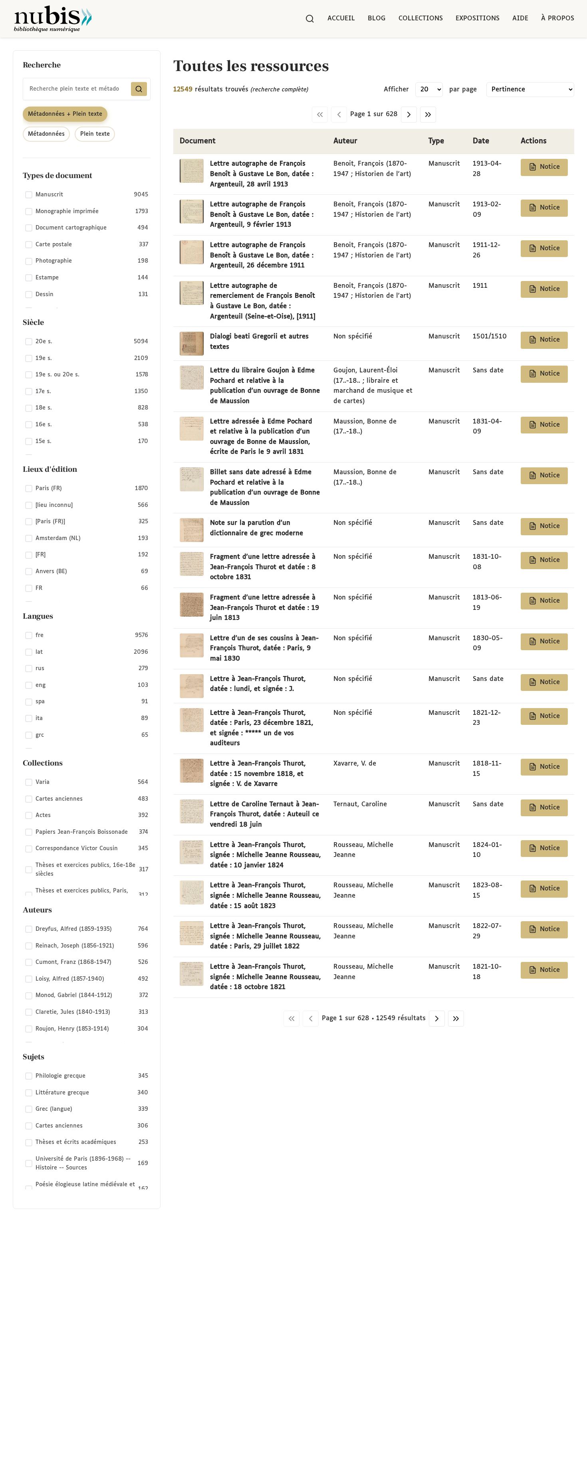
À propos (557, 18)
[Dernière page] (428, 115)
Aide (520, 18)
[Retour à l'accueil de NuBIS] (53, 19)
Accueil (341, 18)
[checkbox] (87, 195)
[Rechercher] (310, 19)
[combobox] (86, 89)
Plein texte (95, 134)
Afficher (396, 89)
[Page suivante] (409, 115)
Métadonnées (46, 134)
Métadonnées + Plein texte (65, 114)
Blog (377, 18)
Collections (421, 18)
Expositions (478, 18)
